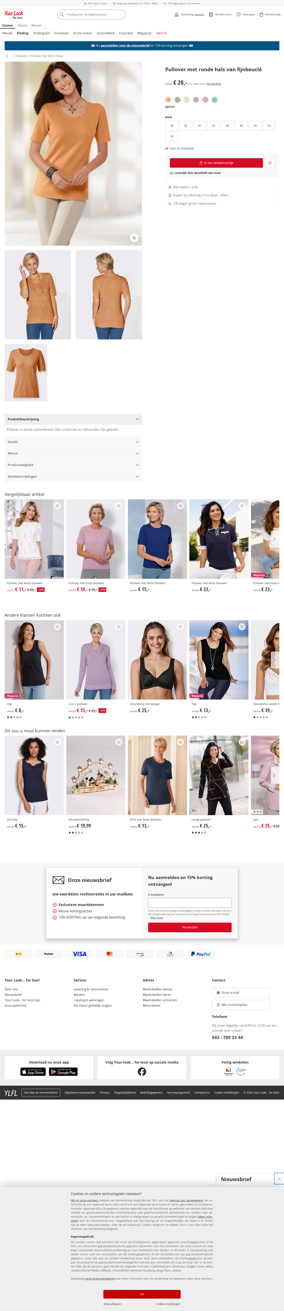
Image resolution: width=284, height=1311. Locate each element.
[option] (168, 100)
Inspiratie (126, 33)
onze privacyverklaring (100, 1278)
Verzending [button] (213, 84)
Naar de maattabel (182, 148)
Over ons (11, 989)
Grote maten (82, 33)
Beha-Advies (152, 1005)
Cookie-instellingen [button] (226, 1092)
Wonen (36, 25)
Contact (218, 980)
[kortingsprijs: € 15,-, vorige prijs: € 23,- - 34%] (96, 660)
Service (80, 980)
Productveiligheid (20, 465)
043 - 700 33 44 (227, 1037)
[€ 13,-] (157, 775)
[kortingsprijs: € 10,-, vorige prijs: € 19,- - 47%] (96, 539)
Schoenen (61, 33)
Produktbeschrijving (23, 419)
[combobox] (100, 14)
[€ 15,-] (157, 539)
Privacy (104, 1092)
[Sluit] (279, 1178)
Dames (7, 25)
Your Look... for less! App (22, 1000)
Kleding (22, 33)
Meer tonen (157, 917)
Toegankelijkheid (125, 1092)
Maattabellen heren (157, 994)
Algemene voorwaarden (80, 1092)
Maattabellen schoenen (160, 1000)
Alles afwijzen (112, 1304)
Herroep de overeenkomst (41, 1092)
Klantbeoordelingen (22, 476)
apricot (170, 106)
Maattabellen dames (158, 989)
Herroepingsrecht (178, 1092)
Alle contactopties (234, 1005)
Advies (148, 980)
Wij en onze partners (84, 1200)
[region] (142, 1249)
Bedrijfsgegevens (151, 1092)
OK (142, 1294)
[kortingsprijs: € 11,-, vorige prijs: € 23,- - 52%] (34, 539)
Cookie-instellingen (168, 1304)
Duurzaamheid (15, 1005)
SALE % (161, 33)
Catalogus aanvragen (89, 1000)
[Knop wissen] (121, 14)
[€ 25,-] (157, 660)
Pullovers (22, 56)
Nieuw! (7, 33)
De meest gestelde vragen (93, 1005)
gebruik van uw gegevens (186, 1200)
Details (13, 442)
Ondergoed (41, 33)
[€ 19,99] (96, 775)
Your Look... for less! (22, 980)
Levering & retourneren (91, 989)
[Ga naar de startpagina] (14, 14)
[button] (6, 55)
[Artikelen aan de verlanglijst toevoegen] (270, 163)
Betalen (79, 994)
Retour (13, 453)
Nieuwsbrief (13, 994)
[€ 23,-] (219, 539)
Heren (22, 25)
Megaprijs (144, 33)
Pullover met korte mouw (47, 56)
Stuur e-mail (230, 993)
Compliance (202, 1092)
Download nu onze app (49, 1062)
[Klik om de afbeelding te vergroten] (134, 238)
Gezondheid (105, 33)
